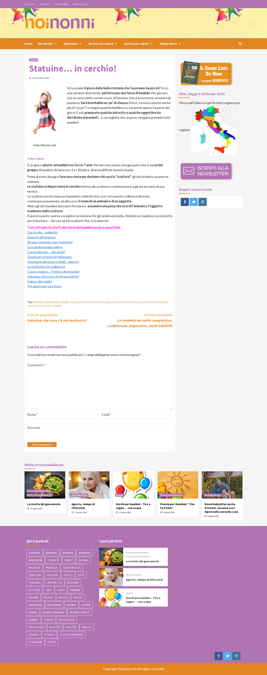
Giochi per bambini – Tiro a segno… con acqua (133, 506)
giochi (80, 301)
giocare (52, 575)
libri (49, 590)
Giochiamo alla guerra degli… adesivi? (53, 262)
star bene (35, 642)
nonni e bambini (159, 301)
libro (61, 590)
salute (87, 627)
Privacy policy (80, 4)
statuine (57, 305)
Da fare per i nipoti (136, 43)
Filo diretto (45, 43)
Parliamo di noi (79, 495)
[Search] (240, 43)
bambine (51, 552)
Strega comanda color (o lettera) (50, 242)
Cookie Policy (61, 4)
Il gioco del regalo (39, 281)
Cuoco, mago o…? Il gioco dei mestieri (53, 272)
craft (68, 560)
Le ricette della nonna (38, 491)
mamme (99, 301)
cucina (83, 560)
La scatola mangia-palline (44, 247)
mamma (89, 301)
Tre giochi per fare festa (44, 286)
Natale (48, 597)
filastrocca (72, 567)
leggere (72, 582)
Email (106, 415)
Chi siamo (30, 4)
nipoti (107, 301)
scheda (34, 634)
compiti (53, 560)
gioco (68, 575)
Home (29, 43)
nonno (47, 305)
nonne (85, 604)
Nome (32, 415)
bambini (38, 301)
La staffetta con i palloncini (46, 267)
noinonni (128, 301)
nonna (137, 301)
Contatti (44, 4)
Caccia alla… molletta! (42, 232)
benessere (36, 560)
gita (81, 575)
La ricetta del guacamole (43, 504)
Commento (36, 365)
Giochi (33, 59)
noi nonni (117, 301)
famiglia (64, 301)
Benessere (71, 43)
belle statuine (51, 301)
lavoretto (54, 582)
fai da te (35, 567)
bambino (85, 552)
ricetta (54, 627)
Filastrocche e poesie (171, 495)
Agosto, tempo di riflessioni (83, 506)
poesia (48, 619)
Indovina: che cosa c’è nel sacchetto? (53, 276)
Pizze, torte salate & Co (39, 495)
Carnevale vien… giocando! (46, 252)
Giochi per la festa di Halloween (49, 257)
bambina (35, 552)
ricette (71, 627)
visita (51, 642)
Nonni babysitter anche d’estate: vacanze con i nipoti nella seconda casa (221, 507)
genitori (35, 575)
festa (73, 301)
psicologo (36, 627)
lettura (34, 590)
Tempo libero (168, 43)
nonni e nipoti (35, 305)
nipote (63, 597)
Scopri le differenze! (41, 237)
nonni (146, 301)
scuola (49, 634)
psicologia (66, 619)
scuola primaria (71, 634)
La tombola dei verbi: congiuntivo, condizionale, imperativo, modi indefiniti (140, 320)
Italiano (35, 582)
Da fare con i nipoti (101, 43)
